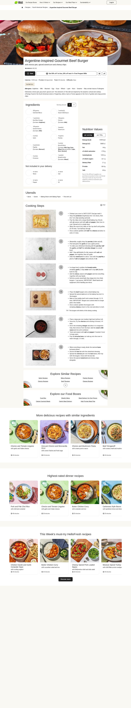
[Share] (104, 73)
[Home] (22, 7)
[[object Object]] (99, 73)
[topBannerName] (65, 15)
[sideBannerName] (94, 112)
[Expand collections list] (65, 385)
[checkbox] (25, 68)
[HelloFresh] (19, 2)
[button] (51, 105)
